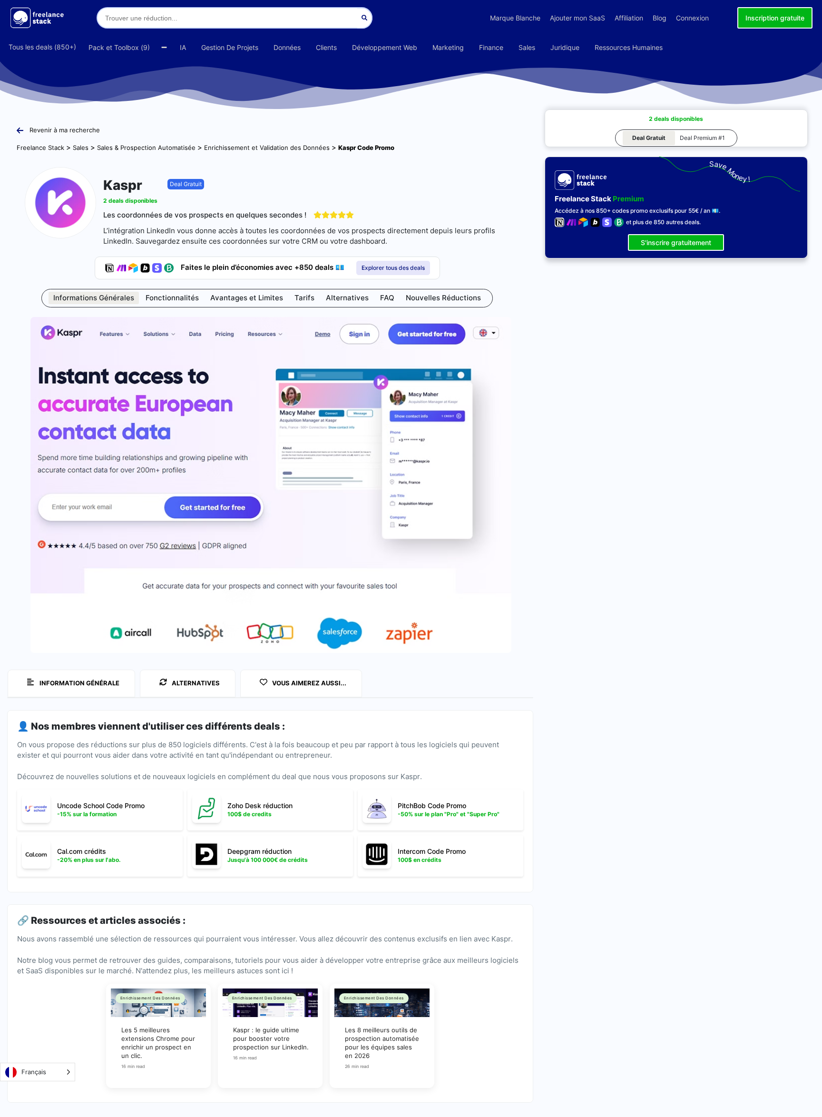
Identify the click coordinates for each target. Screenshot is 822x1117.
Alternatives (347, 297)
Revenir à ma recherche (64, 130)
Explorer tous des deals (393, 267)
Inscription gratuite (774, 18)
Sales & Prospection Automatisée (146, 147)
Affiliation (629, 18)
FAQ (387, 297)
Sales (80, 147)
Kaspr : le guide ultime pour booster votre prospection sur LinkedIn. (271, 1038)
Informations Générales (93, 297)
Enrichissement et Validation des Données (267, 147)
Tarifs (304, 297)
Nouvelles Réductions (443, 297)
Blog (659, 18)
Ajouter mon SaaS (577, 18)
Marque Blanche (515, 18)
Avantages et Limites (246, 297)
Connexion (692, 18)
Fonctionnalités (172, 297)
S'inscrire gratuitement (676, 242)
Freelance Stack (40, 147)
